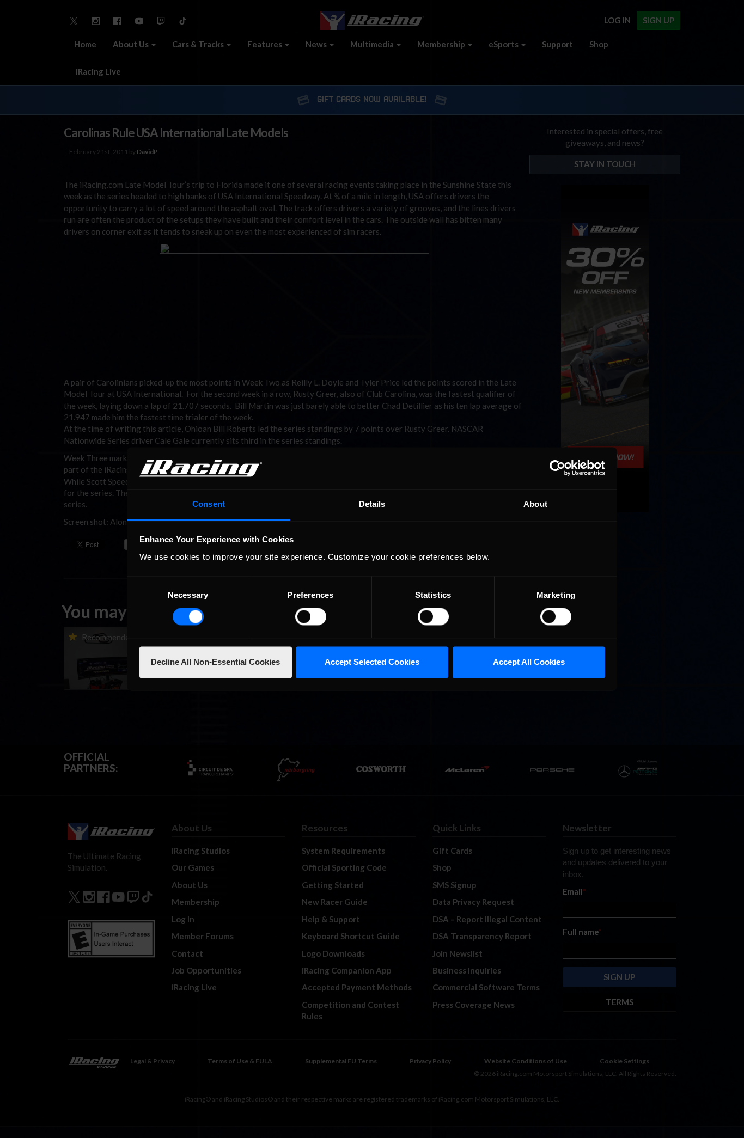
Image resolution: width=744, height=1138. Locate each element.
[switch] (310, 617)
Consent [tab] (208, 504)
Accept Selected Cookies (372, 661)
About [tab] (535, 504)
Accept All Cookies (529, 661)
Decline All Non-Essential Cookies (215, 661)
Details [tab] (372, 504)
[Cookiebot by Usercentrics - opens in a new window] (557, 468)
